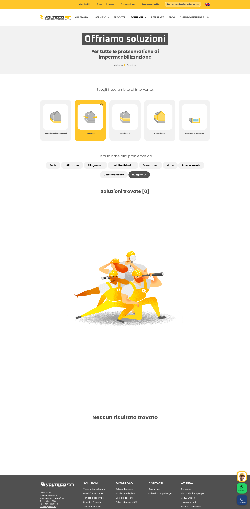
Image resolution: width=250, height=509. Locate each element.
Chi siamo (81, 17)
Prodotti (120, 17)
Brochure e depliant (126, 493)
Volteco (118, 65)
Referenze (157, 17)
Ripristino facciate (92, 502)
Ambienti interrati (92, 506)
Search (208, 17)
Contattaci (154, 489)
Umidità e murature (93, 493)
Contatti (84, 4)
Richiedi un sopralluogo (160, 493)
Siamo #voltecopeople (192, 493)
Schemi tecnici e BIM (126, 502)
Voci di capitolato (125, 497)
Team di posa (105, 4)
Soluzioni (137, 17)
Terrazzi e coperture (93, 497)
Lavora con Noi (151, 4)
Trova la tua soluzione (94, 489)
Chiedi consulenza (192, 17)
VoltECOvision (188, 497)
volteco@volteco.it (48, 506)
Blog (172, 17)
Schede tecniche (124, 489)
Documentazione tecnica (183, 4)
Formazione (128, 4)
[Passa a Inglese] (207, 4)
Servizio (100, 17)
